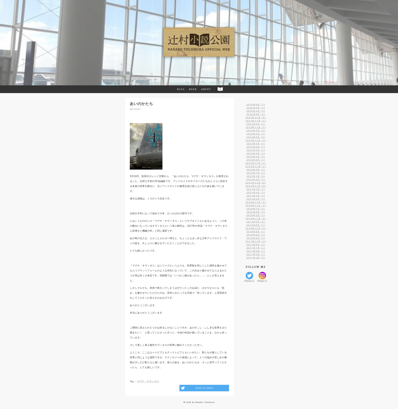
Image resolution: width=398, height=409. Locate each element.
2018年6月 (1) (255, 234)
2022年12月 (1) (255, 163)
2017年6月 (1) (255, 251)
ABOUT (206, 89)
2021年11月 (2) (255, 185)
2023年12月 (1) (255, 140)
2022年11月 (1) (255, 166)
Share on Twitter (204, 388)
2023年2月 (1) (255, 159)
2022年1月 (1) (255, 179)
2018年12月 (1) (255, 228)
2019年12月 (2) (255, 218)
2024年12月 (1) (255, 127)
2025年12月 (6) (255, 117)
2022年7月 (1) (255, 172)
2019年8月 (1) (255, 225)
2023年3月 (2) (255, 156)
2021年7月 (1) (255, 189)
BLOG (181, 89)
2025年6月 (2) (255, 124)
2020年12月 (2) (255, 202)
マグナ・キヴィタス (148, 381)
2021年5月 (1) (255, 195)
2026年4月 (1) (255, 114)
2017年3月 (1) (255, 254)
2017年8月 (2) (255, 244)
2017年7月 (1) (255, 247)
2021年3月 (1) (255, 199)
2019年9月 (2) (255, 221)
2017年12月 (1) (255, 241)
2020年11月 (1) (255, 205)
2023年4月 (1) (255, 153)
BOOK (193, 89)
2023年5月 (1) (255, 150)
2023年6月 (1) (255, 146)
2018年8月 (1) (255, 231)
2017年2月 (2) (255, 257)
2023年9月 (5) (255, 143)
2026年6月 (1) (255, 107)
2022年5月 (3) (255, 176)
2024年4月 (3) (255, 137)
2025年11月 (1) (255, 120)
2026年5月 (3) (255, 111)
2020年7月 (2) (255, 208)
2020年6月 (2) (255, 212)
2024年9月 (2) (255, 130)
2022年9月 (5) (255, 169)
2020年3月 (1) (255, 215)
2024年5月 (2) (255, 133)
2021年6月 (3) (255, 192)
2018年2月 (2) (255, 238)
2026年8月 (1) (255, 104)
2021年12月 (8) (255, 182)
